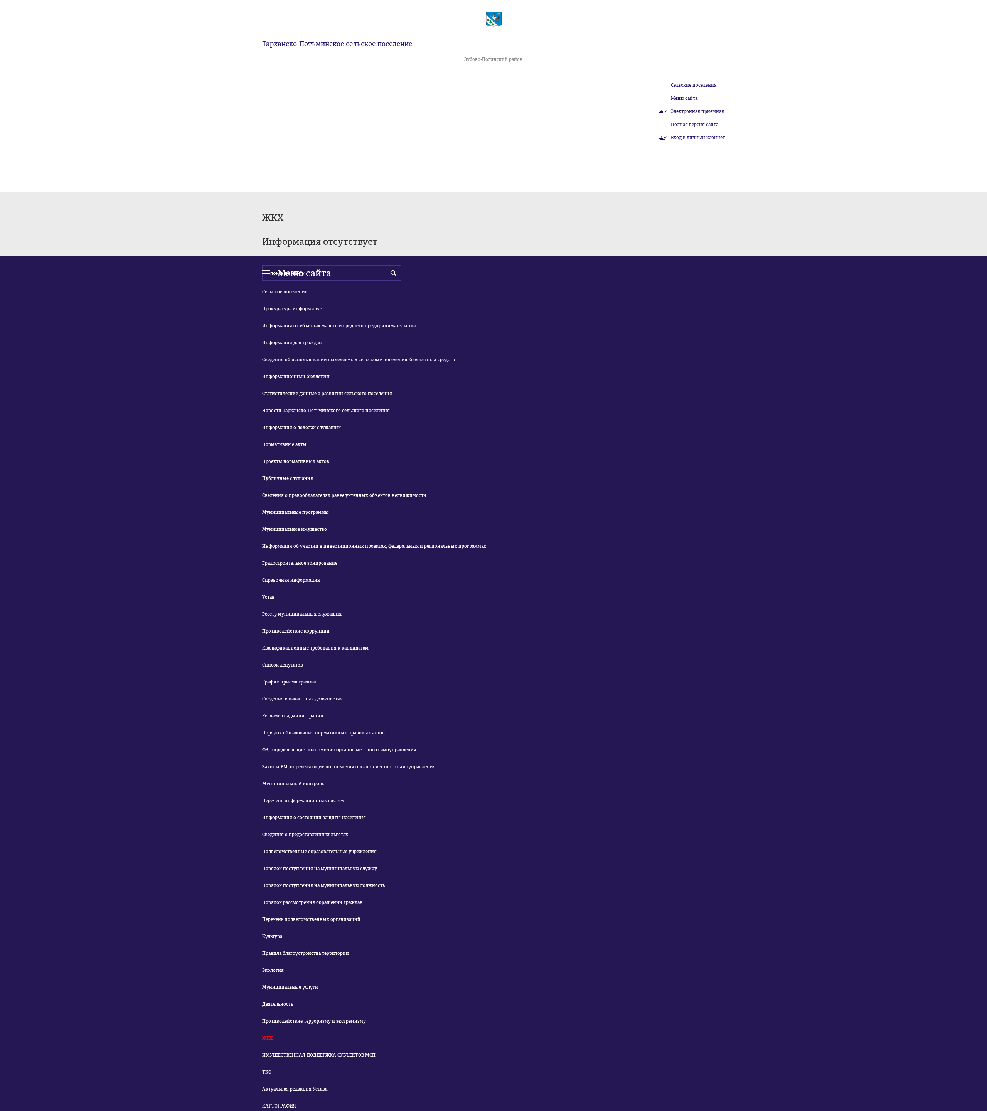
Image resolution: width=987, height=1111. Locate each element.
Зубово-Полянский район (493, 59)
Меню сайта (684, 98)
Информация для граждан (292, 342)
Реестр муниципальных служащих (302, 614)
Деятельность (277, 1004)
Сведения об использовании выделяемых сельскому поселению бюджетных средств (358, 359)
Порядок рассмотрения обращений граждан (312, 902)
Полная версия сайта (694, 124)
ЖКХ (267, 1038)
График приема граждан (290, 682)
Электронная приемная (697, 111)
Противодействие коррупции (296, 631)
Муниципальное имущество (294, 529)
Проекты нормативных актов (295, 461)
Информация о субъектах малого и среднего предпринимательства (339, 325)
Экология (273, 970)
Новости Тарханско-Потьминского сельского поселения (326, 410)
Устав (268, 597)
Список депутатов (282, 665)
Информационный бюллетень (296, 376)
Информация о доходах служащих (301, 427)
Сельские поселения (694, 85)
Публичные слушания (287, 478)
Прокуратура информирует (293, 308)
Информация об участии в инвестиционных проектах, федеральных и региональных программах (374, 546)
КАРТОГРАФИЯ (279, 1106)
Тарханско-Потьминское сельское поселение (337, 44)
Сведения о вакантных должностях (302, 699)
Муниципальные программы (295, 512)
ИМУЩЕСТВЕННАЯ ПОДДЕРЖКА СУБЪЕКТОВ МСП (319, 1055)
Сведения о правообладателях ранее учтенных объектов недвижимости (344, 495)
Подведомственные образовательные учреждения (319, 851)
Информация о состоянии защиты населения (314, 817)
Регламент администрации (292, 716)
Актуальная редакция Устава (294, 1089)
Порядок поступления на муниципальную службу (319, 868)
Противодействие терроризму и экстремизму (314, 1021)
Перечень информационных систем (303, 800)
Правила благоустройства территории (305, 953)
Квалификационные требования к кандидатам (315, 648)
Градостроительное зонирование (299, 563)
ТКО (266, 1072)
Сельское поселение (284, 292)
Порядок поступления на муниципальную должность (323, 885)
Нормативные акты (284, 444)
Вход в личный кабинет (698, 137)
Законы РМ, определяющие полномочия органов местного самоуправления (349, 766)
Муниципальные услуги (290, 987)
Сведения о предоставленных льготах (305, 834)
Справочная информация (291, 580)
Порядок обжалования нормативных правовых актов (323, 733)
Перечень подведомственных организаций (311, 919)
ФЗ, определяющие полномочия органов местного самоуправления (339, 749)
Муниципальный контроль (293, 783)
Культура (272, 936)
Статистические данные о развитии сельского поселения (327, 393)
